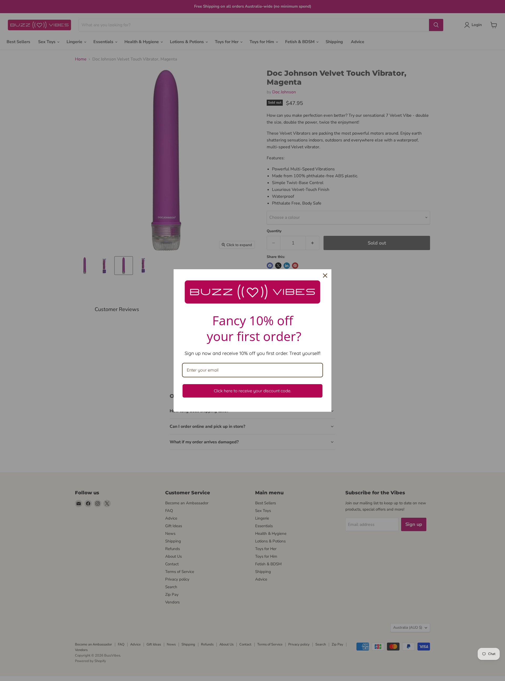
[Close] (325, 275)
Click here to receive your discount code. (252, 390)
